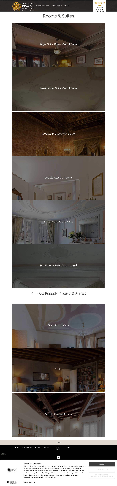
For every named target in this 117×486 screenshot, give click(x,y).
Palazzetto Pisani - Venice (23, 8)
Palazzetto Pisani (27, 447)
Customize (101, 469)
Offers (68, 447)
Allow (102, 464)
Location (37, 447)
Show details (28, 482)
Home (16, 447)
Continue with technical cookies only (101, 475)
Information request (58, 448)
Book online (47, 447)
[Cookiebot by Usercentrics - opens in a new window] (12, 482)
